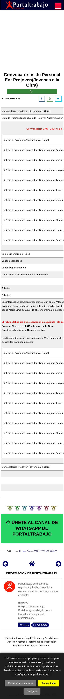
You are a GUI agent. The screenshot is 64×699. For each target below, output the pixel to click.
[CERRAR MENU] (58, 6)
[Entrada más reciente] (5, 565)
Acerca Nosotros (16, 641)
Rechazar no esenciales (20, 683)
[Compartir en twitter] (58, 99)
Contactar (44, 645)
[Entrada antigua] (58, 565)
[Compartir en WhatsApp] (50, 99)
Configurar (32, 691)
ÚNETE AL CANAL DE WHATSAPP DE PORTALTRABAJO (34, 528)
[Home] (32, 565)
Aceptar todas (48, 683)
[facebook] (42, 99)
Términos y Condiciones (45, 638)
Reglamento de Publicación (41, 641)
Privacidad (11, 638)
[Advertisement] (32, 41)
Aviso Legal (24, 638)
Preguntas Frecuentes (25, 645)
